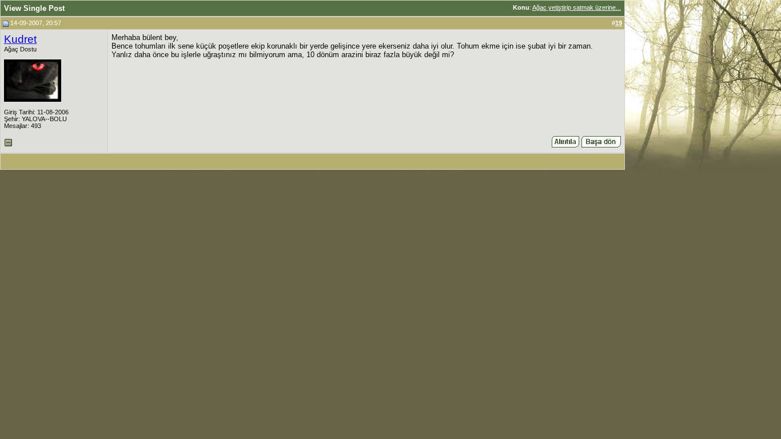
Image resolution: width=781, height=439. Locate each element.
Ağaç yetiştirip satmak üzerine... (576, 7)
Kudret (20, 39)
